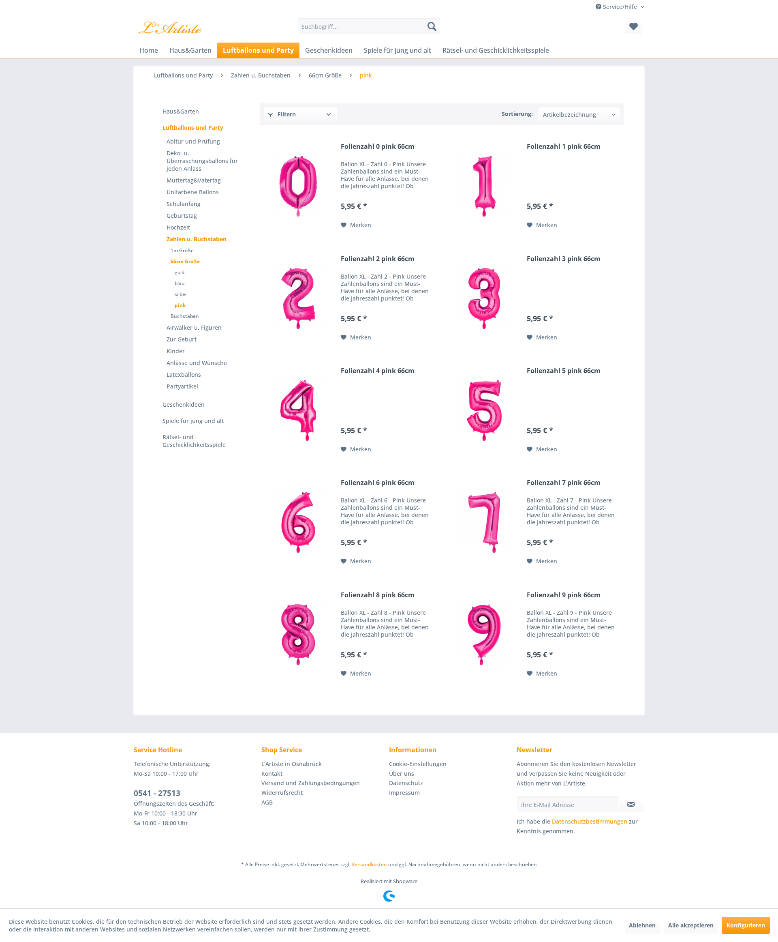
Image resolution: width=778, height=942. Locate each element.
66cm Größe (185, 261)
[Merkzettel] (633, 26)
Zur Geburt (182, 339)
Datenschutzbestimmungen (589, 821)
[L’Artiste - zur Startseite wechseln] (170, 28)
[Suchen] (431, 26)
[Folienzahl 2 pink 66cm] (298, 298)
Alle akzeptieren (691, 925)
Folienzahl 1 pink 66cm (564, 146)
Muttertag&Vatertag (194, 180)
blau (180, 283)
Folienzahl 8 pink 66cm (378, 595)
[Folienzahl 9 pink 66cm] (484, 634)
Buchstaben (185, 316)
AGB (267, 802)
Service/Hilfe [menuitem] (620, 7)
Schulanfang (184, 204)
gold (179, 272)
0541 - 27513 (157, 793)
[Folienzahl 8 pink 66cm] (298, 634)
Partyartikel (182, 386)
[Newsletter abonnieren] (631, 804)
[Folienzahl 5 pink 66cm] (484, 410)
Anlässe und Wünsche (197, 363)
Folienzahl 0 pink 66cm (378, 146)
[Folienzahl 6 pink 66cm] (298, 522)
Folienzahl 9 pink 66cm (564, 595)
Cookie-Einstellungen (418, 764)
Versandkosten (369, 864)
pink (180, 305)
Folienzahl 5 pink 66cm (564, 371)
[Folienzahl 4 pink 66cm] (298, 410)
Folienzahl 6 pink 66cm (378, 483)
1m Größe (182, 250)
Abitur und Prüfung (193, 141)
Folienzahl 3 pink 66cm (564, 259)
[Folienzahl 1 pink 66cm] (484, 186)
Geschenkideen (183, 404)
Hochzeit (178, 227)
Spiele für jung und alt (193, 421)
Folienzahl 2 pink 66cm (378, 259)
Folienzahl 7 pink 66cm (564, 483)
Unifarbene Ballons (193, 192)
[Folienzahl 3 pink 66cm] (484, 298)
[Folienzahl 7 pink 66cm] (484, 522)
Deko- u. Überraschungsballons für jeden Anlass (202, 160)
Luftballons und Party (192, 127)
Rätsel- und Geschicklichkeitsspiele (194, 440)
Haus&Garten (180, 111)
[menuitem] (368, 26)
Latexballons (184, 374)
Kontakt (271, 773)
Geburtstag (182, 215)
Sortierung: (517, 114)
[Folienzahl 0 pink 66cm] (298, 186)
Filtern (286, 114)
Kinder (176, 351)
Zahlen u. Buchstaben (197, 239)
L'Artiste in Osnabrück (291, 764)
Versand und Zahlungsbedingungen (310, 783)
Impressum (404, 792)
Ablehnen (642, 925)
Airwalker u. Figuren (194, 327)
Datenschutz (406, 783)
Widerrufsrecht (282, 792)
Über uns (401, 773)
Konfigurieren (746, 925)
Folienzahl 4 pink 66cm (378, 371)
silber (181, 294)
